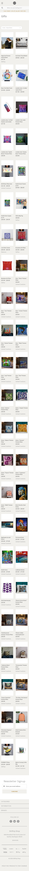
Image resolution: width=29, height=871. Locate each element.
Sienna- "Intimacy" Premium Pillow (5, 408)
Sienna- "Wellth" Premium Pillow (6, 506)
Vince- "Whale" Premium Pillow (21, 344)
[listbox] (13, 27)
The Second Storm (20, 537)
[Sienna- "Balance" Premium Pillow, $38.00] (7, 427)
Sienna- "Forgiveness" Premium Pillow (20, 473)
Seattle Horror (4, 570)
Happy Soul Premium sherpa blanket (5, 56)
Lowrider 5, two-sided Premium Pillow (20, 120)
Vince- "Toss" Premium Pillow (6, 311)
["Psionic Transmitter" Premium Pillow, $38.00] (7, 684)
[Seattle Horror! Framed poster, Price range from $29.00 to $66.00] (22, 171)
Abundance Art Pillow (6, 278)
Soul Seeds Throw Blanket (21, 55)
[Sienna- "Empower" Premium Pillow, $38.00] (22, 427)
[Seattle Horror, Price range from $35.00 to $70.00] (7, 557)
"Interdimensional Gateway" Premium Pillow (7, 633)
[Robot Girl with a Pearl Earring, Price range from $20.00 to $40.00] (22, 492)
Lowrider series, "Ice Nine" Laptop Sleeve (21, 89)
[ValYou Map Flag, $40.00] (22, 203)
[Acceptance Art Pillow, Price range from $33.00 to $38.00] (22, 235)
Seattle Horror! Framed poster (21, 184)
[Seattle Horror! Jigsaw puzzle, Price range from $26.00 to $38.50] (7, 203)
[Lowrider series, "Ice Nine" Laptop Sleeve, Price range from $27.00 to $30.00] (22, 75)
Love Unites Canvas (5, 247)
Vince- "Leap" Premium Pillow (6, 376)
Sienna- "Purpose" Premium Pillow (7, 473)
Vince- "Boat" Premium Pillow (21, 376)
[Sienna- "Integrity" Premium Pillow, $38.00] (22, 395)
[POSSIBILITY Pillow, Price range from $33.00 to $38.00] (7, 749)
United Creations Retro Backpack (21, 730)
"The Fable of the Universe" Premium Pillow (22, 698)
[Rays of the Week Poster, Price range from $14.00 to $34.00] (7, 75)
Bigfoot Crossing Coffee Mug (21, 763)
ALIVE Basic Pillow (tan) (6, 184)
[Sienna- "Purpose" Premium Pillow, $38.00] (7, 460)
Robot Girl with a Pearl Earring (21, 506)
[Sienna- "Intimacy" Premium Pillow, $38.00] (7, 395)
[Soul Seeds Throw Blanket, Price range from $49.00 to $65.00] (22, 43)
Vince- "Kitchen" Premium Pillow (7, 344)
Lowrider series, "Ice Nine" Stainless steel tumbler (7, 120)
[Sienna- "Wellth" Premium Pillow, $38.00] (7, 492)
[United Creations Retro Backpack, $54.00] (22, 717)
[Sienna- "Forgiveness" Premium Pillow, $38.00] (22, 460)
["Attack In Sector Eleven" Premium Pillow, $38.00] (22, 587)
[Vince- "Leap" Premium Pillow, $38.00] (7, 362)
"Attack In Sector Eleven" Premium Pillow (21, 601)
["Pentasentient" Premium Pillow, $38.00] (22, 652)
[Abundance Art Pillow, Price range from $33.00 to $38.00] (7, 265)
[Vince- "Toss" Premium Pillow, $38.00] (7, 298)
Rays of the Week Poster (6, 88)
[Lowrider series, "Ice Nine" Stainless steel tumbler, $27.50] (7, 107)
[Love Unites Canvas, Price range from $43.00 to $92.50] (7, 235)
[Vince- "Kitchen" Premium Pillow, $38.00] (7, 330)
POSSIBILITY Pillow (5, 762)
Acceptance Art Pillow (21, 247)
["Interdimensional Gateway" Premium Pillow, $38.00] (7, 620)
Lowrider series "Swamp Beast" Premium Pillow (21, 152)
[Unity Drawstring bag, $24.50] (7, 587)
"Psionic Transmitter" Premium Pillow (6, 698)
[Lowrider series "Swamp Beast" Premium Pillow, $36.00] (22, 139)
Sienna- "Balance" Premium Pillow (7, 441)
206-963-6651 (15, 840)
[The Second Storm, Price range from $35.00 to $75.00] (22, 524)
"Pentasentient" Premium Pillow (21, 666)
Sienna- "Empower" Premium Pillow (20, 441)
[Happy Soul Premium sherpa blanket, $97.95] (7, 43)
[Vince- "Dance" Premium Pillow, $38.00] (22, 265)
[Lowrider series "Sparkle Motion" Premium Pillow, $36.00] (7, 139)
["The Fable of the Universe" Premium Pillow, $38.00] (22, 684)
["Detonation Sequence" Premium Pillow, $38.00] (7, 717)
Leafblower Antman (20, 570)
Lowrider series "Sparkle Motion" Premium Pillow (6, 152)
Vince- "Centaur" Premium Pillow (21, 311)
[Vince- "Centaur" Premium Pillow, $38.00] (22, 298)
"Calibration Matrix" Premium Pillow (5, 666)
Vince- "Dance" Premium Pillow (21, 279)
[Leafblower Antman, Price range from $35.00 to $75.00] (22, 557)
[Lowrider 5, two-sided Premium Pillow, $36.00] (22, 107)
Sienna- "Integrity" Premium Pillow (22, 408)
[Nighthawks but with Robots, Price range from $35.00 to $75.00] (7, 524)
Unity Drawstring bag (5, 600)
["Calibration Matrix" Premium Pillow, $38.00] (7, 652)
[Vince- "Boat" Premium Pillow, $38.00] (22, 362)
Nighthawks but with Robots (6, 538)
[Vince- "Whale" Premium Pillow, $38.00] (22, 330)
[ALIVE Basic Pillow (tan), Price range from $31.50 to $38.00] (7, 171)
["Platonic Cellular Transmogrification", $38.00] (22, 620)
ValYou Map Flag (19, 216)
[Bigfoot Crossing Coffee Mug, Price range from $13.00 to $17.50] (22, 749)
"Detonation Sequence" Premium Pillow (6, 730)
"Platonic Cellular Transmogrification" (20, 633)
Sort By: (3, 27)
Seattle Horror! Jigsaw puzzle (6, 216)
